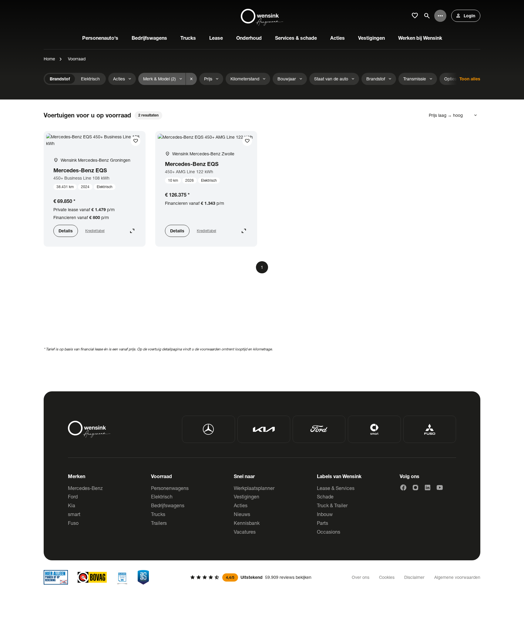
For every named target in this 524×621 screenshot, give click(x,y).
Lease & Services (335, 488)
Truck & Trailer (332, 505)
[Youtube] (439, 487)
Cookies (387, 577)
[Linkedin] (427, 487)
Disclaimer (414, 577)
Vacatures (245, 532)
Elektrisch (162, 496)
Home (49, 58)
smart (74, 514)
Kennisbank (247, 523)
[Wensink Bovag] (92, 577)
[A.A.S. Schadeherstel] (143, 577)
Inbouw (325, 514)
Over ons (360, 577)
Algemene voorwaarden (457, 577)
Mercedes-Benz (85, 488)
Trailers (159, 523)
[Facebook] (403, 487)
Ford (73, 496)
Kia (71, 505)
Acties (240, 505)
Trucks (158, 514)
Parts (322, 523)
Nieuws (242, 514)
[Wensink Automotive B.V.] (262, 15)
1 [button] (262, 267)
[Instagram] (415, 487)
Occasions (328, 532)
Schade (325, 496)
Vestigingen (246, 496)
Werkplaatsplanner (254, 488)
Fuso (73, 523)
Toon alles (469, 78)
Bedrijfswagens (167, 505)
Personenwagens (170, 488)
